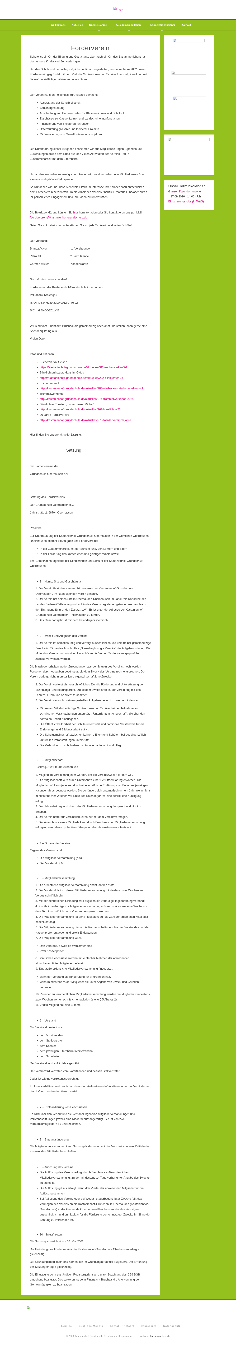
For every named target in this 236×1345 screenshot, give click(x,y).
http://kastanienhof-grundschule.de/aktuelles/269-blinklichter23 (80, 409)
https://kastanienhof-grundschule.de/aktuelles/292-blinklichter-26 (81, 378)
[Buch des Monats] (189, 152)
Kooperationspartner (162, 24)
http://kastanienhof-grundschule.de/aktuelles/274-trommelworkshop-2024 (87, 399)
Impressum (148, 1325)
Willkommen (58, 24)
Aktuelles (77, 24)
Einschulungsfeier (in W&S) (186, 201)
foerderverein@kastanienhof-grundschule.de (58, 217)
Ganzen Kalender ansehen (185, 191)
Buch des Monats (91, 1325)
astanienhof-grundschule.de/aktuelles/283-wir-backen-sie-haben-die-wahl (96, 388)
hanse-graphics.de (160, 1336)
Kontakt (186, 24)
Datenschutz (172, 1325)
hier (75, 212)
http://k (44, 388)
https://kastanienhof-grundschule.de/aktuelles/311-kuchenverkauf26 (83, 367)
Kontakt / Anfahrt (122, 1325)
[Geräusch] (189, 108)
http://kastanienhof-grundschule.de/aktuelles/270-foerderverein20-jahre (85, 420)
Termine (66, 1325)
